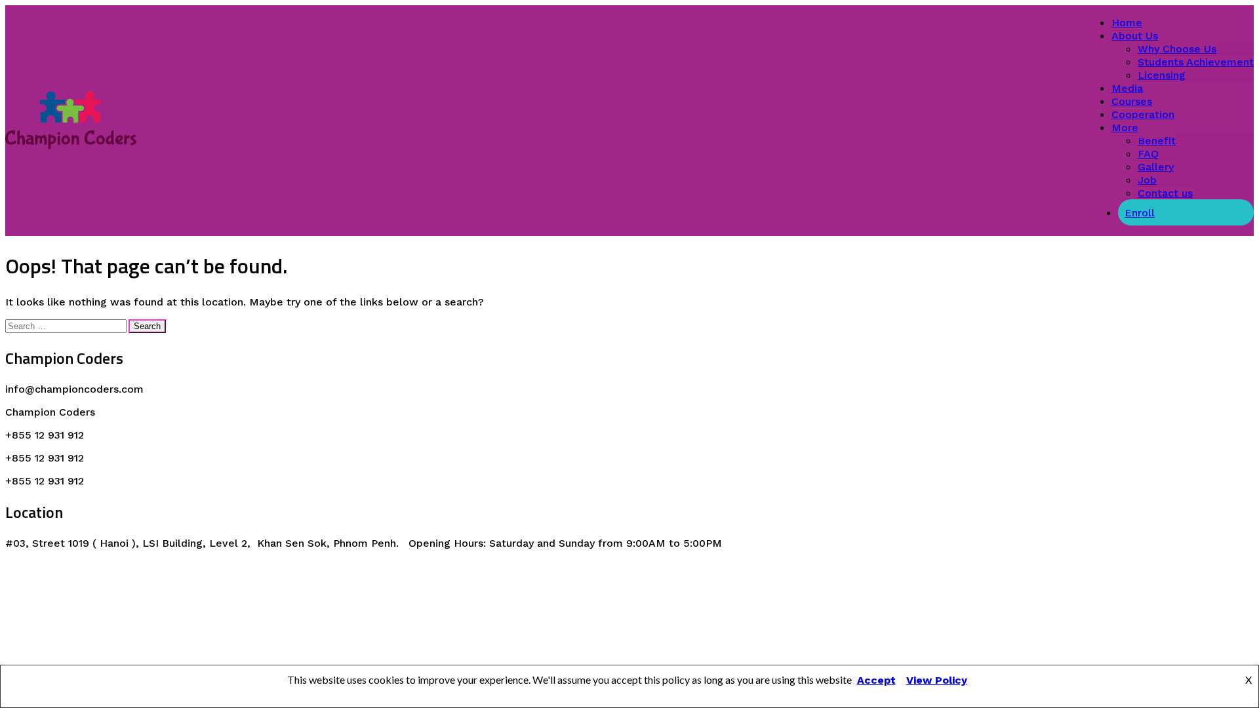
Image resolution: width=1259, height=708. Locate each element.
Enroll (1140, 212)
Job (1147, 180)
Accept (876, 680)
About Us (1134, 36)
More (1124, 127)
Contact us (1165, 193)
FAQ (1148, 154)
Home (1126, 22)
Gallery (1156, 167)
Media (1127, 88)
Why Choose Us (1177, 49)
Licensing (1162, 75)
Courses (1131, 101)
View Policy (936, 680)
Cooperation (1142, 114)
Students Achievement (1196, 62)
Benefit (1157, 140)
